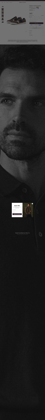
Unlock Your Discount (17, 214)
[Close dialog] (32, 203)
